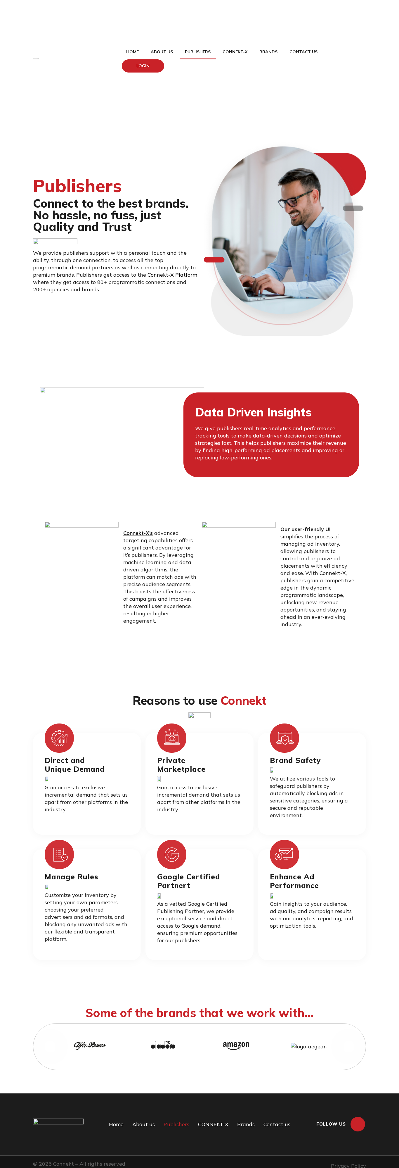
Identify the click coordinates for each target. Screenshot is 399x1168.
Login (143, 65)
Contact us (303, 51)
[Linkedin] (358, 1124)
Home (132, 51)
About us (162, 51)
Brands (268, 51)
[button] (50, 1046)
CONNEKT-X (235, 51)
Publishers (198, 51)
